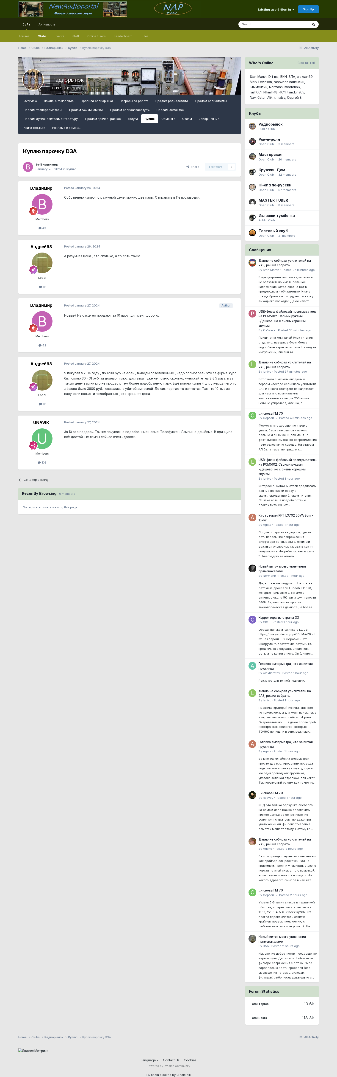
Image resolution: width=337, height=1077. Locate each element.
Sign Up (308, 9)
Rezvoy (268, 797)
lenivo (267, 371)
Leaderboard (123, 36)
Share (194, 167)
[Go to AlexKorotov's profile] (252, 666)
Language (149, 1060)
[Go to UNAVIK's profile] (42, 438)
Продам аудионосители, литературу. (51, 119)
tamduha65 (295, 92)
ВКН (283, 77)
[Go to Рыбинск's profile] (252, 314)
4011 (282, 92)
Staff (75, 36)
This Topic (295, 24)
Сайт (26, 24)
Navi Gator (257, 97)
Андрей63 (41, 246)
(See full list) (306, 63)
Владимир (49, 164)
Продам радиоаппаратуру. (130, 110)
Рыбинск (269, 330)
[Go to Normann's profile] (252, 568)
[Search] (314, 24)
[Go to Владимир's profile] (28, 167)
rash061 (256, 92)
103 (44, 462)
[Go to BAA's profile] (252, 939)
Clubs (42, 36)
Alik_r (271, 97)
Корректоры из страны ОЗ (279, 617)
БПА (292, 77)
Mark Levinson (261, 82)
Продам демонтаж (170, 110)
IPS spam (152, 1075)
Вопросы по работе (134, 101)
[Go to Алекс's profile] (252, 841)
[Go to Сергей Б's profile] (252, 415)
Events (59, 36)
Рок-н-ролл (269, 139)
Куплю (150, 119)
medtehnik (292, 87)
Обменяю (168, 119)
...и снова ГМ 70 (271, 413)
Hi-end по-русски (275, 185)
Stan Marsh (258, 77)
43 (43, 228)
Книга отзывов (34, 127)
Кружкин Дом (272, 170)
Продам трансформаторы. (43, 110)
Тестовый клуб (273, 230)
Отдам (187, 119)
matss (281, 97)
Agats (267, 524)
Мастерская (270, 154)
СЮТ (266, 622)
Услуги (133, 119)
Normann (276, 87)
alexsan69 (305, 77)
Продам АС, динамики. (86, 110)
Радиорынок (67, 79)
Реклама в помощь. (66, 127)
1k (44, 287)
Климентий (258, 87)
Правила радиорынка (97, 101)
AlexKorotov (271, 673)
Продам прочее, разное (103, 119)
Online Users (96, 36)
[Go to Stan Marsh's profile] (252, 263)
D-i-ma (273, 77)
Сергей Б (294, 97)
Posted (298, 270)
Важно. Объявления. (59, 101)
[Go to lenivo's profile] (252, 364)
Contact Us (171, 1060)
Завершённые (209, 119)
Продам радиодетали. (171, 101)
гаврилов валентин (289, 82)
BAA (266, 946)
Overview (30, 101)
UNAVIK (41, 422)
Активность (47, 24)
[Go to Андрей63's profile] (42, 263)
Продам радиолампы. (211, 101)
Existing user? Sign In (274, 9)
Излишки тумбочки (277, 215)
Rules (145, 36)
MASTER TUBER (273, 200)
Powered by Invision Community (168, 1066)
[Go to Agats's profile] (252, 517)
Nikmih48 (270, 92)
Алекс (267, 848)
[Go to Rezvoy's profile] (252, 795)
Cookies (190, 1060)
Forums (24, 36)
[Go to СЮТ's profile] (252, 620)
